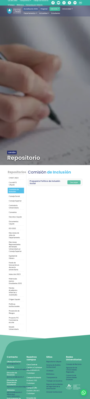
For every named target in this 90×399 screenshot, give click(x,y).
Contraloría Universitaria (14, 206)
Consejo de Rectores (74, 364)
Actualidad (43, 13)
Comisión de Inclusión (14, 190)
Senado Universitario (14, 328)
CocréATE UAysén (13, 183)
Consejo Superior (15, 201)
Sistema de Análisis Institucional (53, 366)
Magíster (44, 9)
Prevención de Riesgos (14, 312)
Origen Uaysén (14, 299)
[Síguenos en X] (69, 2)
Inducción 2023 (14, 274)
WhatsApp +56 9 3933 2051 (13, 395)
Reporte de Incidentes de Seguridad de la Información (54, 386)
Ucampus (49, 370)
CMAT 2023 (13, 178)
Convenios (13, 212)
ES (80, 3)
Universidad (66, 9)
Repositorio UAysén (53, 361)
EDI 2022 (12, 228)
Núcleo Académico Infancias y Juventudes (13, 291)
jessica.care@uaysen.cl (15, 377)
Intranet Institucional (54, 392)
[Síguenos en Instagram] (64, 2)
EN (75, 2)
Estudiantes (55, 13)
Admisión (54, 9)
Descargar (74, 182)
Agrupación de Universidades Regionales (71, 369)
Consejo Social (14, 196)
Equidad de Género (13, 257)
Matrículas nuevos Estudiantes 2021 (15, 281)
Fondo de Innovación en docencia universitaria (14, 266)
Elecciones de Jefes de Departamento (14, 235)
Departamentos (30, 13)
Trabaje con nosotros (54, 381)
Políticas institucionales (14, 305)
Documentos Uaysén (13, 222)
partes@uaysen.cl (13, 364)
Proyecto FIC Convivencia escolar (14, 320)
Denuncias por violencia (34, 5)
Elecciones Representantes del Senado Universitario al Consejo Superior (15, 246)
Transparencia (51, 377)
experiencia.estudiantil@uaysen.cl (19, 386)
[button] (83, 392)
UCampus (11, 5)
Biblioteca (20, 5)
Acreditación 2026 (31, 9)
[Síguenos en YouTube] (58, 2)
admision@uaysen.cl (14, 392)
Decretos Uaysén (15, 217)
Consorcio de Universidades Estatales (71, 377)
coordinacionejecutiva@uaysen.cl (19, 369)
